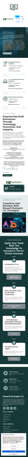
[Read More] (23, 74)
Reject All (14, 448)
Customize (13, 446)
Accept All (13, 451)
